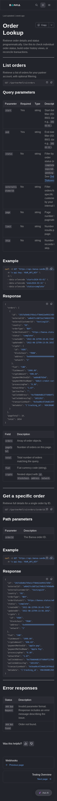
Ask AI (45, 793)
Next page (42, 779)
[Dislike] (31, 743)
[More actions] (51, 25)
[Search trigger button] (36, 5)
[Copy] (51, 82)
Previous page (16, 765)
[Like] (25, 743)
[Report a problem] (47, 82)
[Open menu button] (49, 5)
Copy (44, 25)
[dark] (42, 5)
